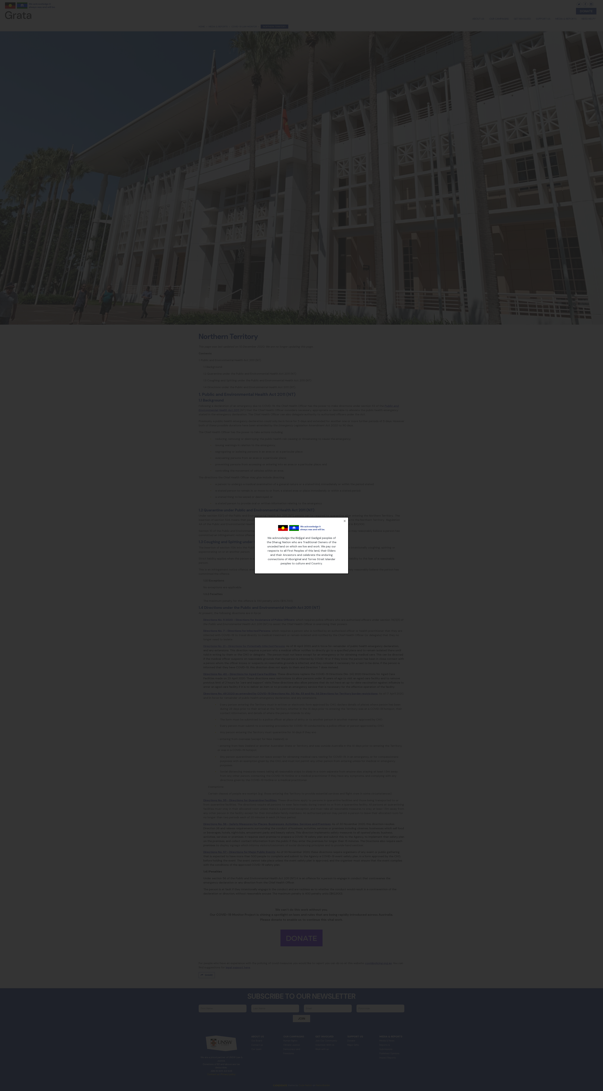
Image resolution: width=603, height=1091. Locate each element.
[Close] (344, 521)
